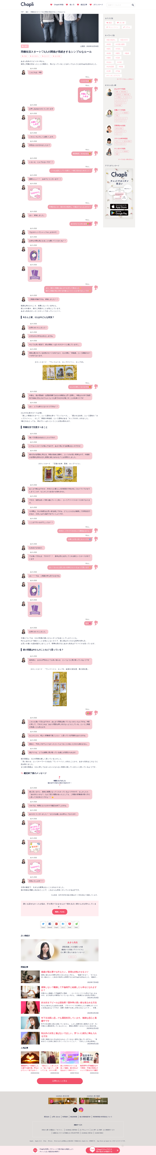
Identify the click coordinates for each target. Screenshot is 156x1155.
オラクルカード (120, 103)
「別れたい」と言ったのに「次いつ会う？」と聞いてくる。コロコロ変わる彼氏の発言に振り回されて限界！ (49, 1070)
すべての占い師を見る (125, 159)
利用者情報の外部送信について (102, 1117)
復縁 (127, 53)
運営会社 (46, 1117)
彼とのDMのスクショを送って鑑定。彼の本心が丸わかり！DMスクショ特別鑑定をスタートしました (69, 1070)
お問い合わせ (56, 1117)
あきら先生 (72, 942)
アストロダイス (120, 144)
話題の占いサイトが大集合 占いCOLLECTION (66, 1133)
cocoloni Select (99, 1133)
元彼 (118, 58)
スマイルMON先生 (121, 138)
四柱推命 (123, 92)
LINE (120, 62)
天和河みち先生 (120, 125)
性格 (121, 67)
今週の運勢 (121, 44)
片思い (119, 49)
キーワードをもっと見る (124, 79)
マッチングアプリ (113, 76)
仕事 (109, 71)
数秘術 (126, 113)
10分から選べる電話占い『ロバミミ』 (52, 1129)
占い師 (122, 23)
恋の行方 (47, 56)
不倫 (118, 71)
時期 (109, 44)
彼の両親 (57, 56)
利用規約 (65, 1117)
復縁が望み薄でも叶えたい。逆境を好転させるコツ (65, 972)
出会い (109, 62)
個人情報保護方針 (85, 1117)
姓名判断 (118, 105)
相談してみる (60, 912)
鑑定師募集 (73, 1117)
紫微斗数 (126, 94)
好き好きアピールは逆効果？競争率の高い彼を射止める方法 (69, 1002)
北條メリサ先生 (120, 110)
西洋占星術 (118, 128)
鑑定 (26, 46)
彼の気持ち (35, 56)
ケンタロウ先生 (120, 148)
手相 (116, 115)
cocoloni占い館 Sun (87, 1133)
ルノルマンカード (120, 100)
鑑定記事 (84, 4)
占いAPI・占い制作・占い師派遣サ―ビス (103, 1129)
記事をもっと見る (59, 1081)
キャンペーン (113, 27)
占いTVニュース (84, 1129)
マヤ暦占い (118, 97)
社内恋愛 (110, 67)
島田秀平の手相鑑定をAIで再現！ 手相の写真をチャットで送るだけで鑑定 (89, 1068)
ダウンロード (98, 4)
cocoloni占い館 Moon (71, 1129)
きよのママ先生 (120, 89)
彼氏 (109, 49)
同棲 (25, 56)
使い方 (72, 4)
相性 (118, 53)
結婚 (109, 53)
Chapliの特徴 (58, 4)
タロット (72, 957)
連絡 (109, 58)
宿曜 (116, 92)
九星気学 (118, 94)
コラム (127, 27)
